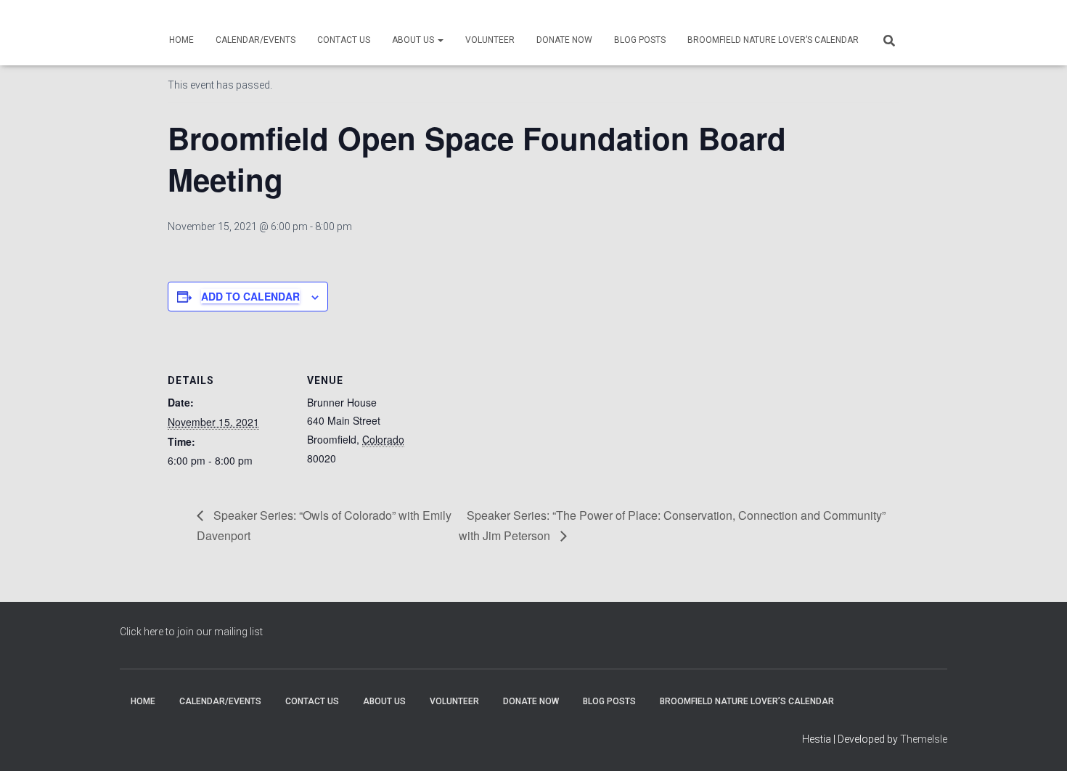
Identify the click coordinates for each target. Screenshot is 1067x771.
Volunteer (490, 40)
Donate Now (564, 40)
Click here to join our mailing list (191, 631)
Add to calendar (250, 296)
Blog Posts (640, 40)
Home (181, 40)
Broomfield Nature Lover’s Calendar (773, 40)
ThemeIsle (923, 739)
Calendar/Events (255, 40)
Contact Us (343, 40)
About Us (414, 40)
